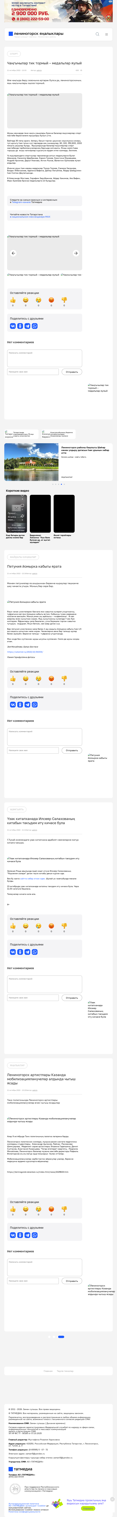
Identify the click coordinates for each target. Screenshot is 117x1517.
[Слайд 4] (61, 484)
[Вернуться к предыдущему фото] (13, 253)
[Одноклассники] (20, 326)
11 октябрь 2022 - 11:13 (16, 830)
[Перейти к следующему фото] (76, 253)
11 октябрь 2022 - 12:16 (16, 573)
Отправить (72, 371)
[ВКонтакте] (13, 326)
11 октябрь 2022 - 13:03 (16, 70)
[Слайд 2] (55, 484)
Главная (48, 1371)
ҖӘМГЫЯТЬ (17, 809)
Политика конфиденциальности (24, 1511)
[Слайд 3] (58, 484)
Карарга (88, 1508)
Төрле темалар (65, 1371)
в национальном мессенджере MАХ (30, 216)
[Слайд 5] (64, 484)
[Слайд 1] (52, 484)
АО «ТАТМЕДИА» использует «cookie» (27, 1505)
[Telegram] (27, 326)
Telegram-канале (21, 202)
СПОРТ (14, 53)
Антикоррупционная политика (24, 1503)
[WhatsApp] (35, 326)
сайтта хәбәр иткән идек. (33, 878)
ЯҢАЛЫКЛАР (17, 1065)
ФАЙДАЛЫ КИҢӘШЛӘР (23, 557)
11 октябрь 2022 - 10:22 (16, 1090)
